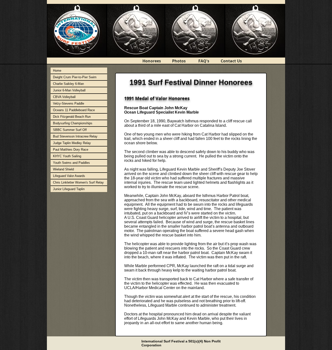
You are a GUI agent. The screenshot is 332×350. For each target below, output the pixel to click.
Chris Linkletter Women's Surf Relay (78, 182)
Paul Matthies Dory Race (70, 149)
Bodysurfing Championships (72, 123)
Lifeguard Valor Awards (69, 176)
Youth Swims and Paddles (71, 163)
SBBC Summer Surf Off (70, 130)
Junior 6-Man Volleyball (69, 90)
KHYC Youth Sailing (67, 156)
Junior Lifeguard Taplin (69, 189)
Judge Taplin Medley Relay (72, 143)
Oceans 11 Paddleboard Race (74, 110)
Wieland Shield (63, 169)
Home (57, 70)
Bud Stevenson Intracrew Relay (75, 136)
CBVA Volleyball (64, 97)
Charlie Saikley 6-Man (68, 84)
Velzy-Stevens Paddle (68, 103)
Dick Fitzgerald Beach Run (72, 116)
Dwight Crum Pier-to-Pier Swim (74, 77)
